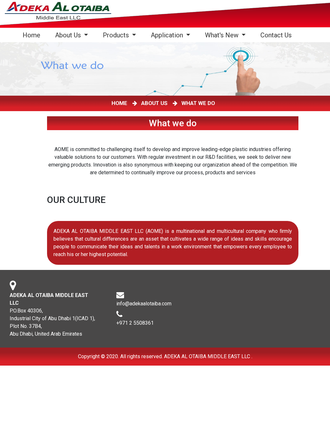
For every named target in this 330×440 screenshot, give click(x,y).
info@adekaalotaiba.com (143, 304)
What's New (222, 35)
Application (168, 35)
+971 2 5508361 (135, 323)
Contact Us (276, 35)
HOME (121, 103)
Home (33, 35)
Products (117, 35)
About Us (68, 35)
